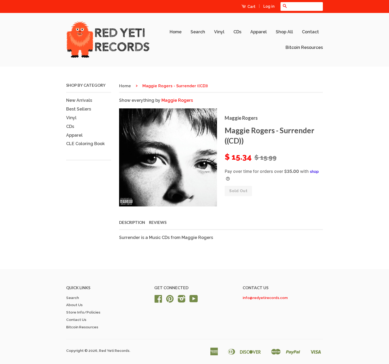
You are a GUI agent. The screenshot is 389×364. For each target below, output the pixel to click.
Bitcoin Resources (304, 47)
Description (132, 222)
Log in (268, 6)
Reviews (157, 222)
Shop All (284, 31)
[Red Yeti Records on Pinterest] (170, 300)
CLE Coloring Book (85, 143)
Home (176, 31)
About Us (74, 305)
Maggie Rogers (177, 100)
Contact (310, 31)
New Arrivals (79, 100)
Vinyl (219, 31)
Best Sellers (78, 109)
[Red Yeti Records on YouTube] (193, 300)
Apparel (258, 31)
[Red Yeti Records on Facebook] (158, 300)
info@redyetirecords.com (265, 298)
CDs (237, 31)
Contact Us (76, 319)
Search (198, 31)
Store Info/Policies (83, 312)
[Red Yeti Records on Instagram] (182, 300)
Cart (251, 6)
